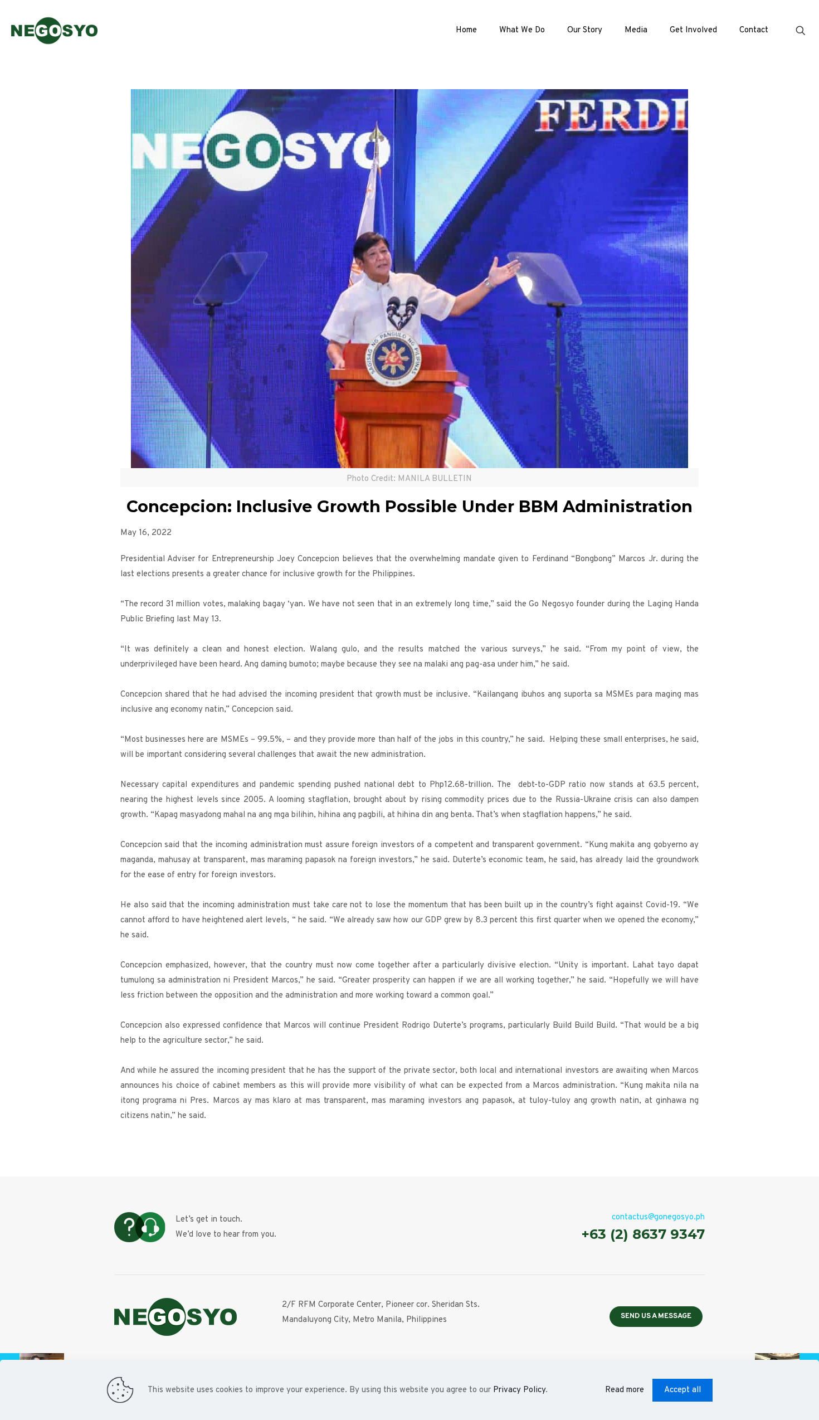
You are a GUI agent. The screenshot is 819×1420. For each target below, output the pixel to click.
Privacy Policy (519, 1390)
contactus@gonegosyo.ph (658, 1217)
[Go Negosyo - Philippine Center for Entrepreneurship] (54, 30)
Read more (624, 1390)
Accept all (682, 1390)
